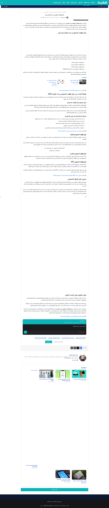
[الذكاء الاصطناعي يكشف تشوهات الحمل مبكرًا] (82, 81)
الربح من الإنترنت (57, 2)
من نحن (42, 505)
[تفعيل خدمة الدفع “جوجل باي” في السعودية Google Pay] (62, 374)
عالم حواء (80, 2)
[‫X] (76, 360)
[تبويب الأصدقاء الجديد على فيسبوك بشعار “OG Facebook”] (60, 81)
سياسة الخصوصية (57, 505)
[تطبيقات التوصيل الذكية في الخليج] (79, 374)
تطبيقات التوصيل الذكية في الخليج (80, 379)
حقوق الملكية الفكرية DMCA (48, 505)
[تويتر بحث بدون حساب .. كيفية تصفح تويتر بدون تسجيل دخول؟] (62, 474)
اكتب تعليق (54, 489)
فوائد (63, 2)
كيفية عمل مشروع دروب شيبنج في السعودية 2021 (69, 131)
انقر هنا (60, 119)
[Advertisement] (54, 44)
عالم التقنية (86, 2)
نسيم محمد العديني (63, 17)
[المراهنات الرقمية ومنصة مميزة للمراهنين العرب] (30, 417)
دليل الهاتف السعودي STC (40, 338)
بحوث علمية (74, 2)
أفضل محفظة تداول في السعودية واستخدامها (71, 316)
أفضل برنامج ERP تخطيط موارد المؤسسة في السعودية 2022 (67, 175)
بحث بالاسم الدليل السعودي (67, 338)
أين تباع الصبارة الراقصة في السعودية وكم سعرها (70, 90)
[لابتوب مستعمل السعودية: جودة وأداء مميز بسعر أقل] (79, 475)
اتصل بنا (67, 505)
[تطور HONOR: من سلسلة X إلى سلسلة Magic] (46, 374)
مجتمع (68, 2)
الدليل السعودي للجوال (80, 338)
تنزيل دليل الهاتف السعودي (53, 338)
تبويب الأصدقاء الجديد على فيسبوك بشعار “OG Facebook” (51, 82)
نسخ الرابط (48, 341)
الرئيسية (92, 2)
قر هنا (71, 305)
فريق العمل (63, 505)
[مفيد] (102, 2)
